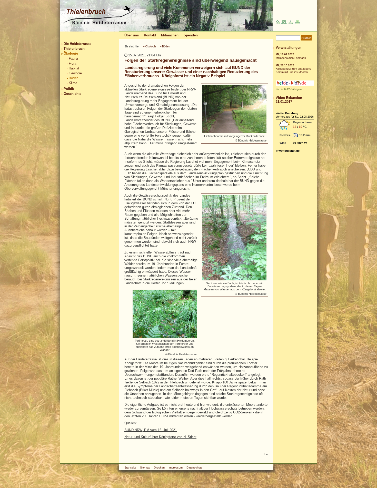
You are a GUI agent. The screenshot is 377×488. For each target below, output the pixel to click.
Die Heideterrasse (77, 44)
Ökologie (71, 53)
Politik (69, 89)
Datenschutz (194, 467)
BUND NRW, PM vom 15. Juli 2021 (150, 430)
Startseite (130, 467)
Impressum (175, 467)
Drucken (159, 467)
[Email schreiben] (284, 23)
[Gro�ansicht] (234, 109)
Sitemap (145, 467)
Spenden (191, 35)
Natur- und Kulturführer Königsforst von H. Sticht (160, 437)
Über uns (131, 35)
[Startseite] (98, 23)
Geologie (75, 73)
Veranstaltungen (288, 47)
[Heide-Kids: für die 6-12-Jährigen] (295, 84)
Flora (72, 63)
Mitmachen (169, 35)
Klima (73, 83)
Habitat (74, 68)
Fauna (73, 58)
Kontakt (150, 35)
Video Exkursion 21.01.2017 (289, 100)
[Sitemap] (291, 23)
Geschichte (72, 94)
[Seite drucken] (297, 23)
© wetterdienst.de (288, 150)
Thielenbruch (74, 48)
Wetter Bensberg (287, 113)
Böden (73, 78)
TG (266, 453)
